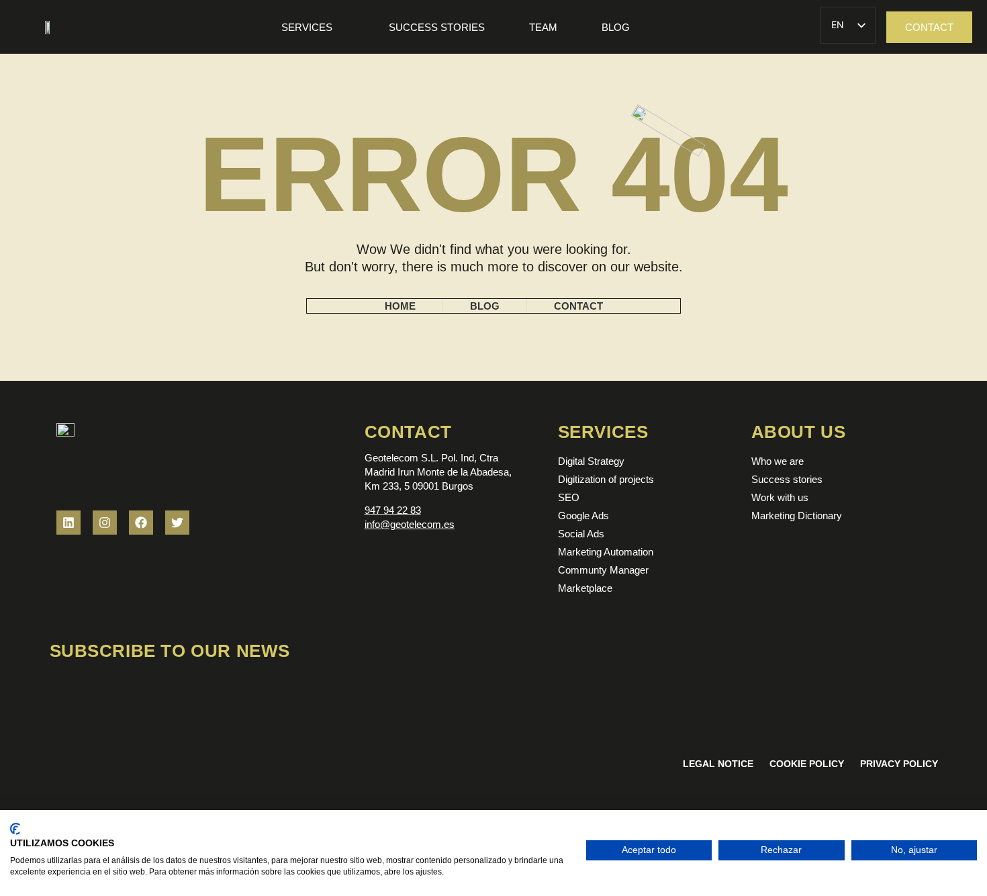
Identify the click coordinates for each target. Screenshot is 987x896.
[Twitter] (177, 522)
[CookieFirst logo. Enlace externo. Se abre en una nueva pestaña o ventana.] (15, 829)
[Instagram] (105, 522)
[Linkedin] (68, 522)
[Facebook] (141, 522)
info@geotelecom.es (410, 524)
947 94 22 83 (393, 510)
